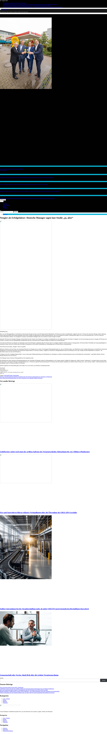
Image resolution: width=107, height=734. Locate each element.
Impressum (5, 729)
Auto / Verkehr (3, 166)
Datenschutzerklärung (8, 730)
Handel (4, 206)
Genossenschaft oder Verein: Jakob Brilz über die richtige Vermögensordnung (29, 675)
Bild (8, 375)
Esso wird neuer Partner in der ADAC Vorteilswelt (14, 3)
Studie (10, 375)
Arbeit (5, 375)
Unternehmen (16, 375)
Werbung (5, 728)
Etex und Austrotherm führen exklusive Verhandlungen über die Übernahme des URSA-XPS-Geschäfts (27, 5)
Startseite (5, 203)
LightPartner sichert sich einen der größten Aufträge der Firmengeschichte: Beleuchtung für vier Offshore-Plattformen (30, 4)
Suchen (1, 678)
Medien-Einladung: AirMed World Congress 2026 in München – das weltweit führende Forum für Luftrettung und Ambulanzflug (32, 7)
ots (3, 373)
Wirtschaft (2, 174)
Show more (3, 199)
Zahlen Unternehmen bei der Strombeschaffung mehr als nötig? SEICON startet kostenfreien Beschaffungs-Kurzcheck (27, 198)
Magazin (5, 701)
